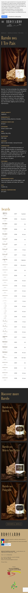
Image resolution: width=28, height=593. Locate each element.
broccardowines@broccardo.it (11, 559)
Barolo (3, 33)
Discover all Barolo (14, 524)
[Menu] (2, 21)
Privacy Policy (4, 562)
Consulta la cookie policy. (14, 16)
